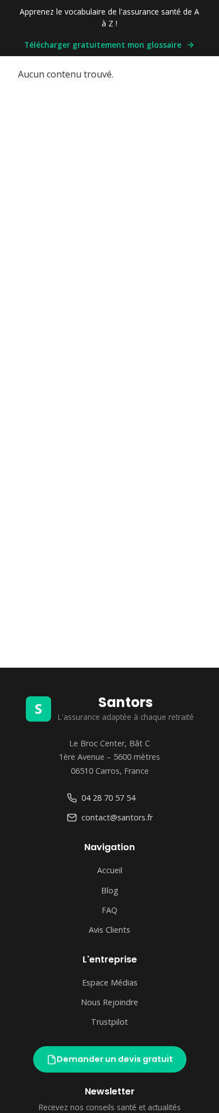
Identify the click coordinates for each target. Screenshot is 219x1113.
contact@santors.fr (117, 817)
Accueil (109, 870)
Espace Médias (110, 982)
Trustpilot (109, 1021)
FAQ (109, 910)
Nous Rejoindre (109, 1002)
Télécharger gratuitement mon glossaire (102, 44)
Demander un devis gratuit (115, 1059)
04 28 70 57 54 (108, 797)
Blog (109, 890)
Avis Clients (109, 929)
